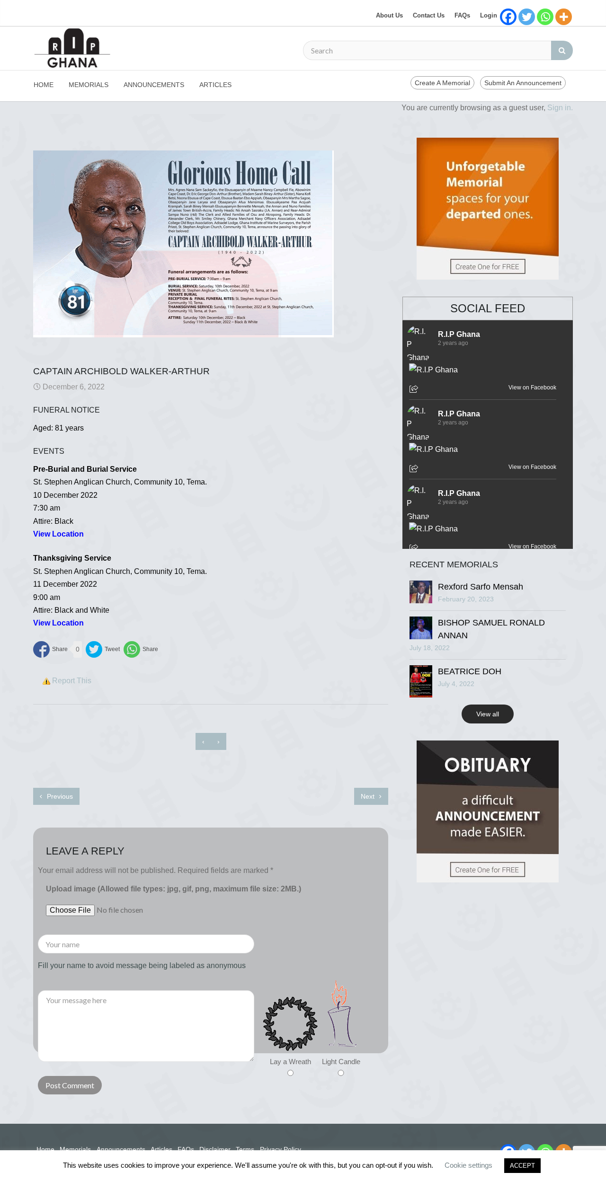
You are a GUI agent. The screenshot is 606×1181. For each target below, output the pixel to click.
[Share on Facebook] (50, 649)
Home (43, 84)
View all (487, 714)
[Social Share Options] (415, 390)
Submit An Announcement (522, 83)
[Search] (562, 50)
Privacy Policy (280, 1149)
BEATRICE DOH (469, 671)
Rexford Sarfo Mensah (480, 586)
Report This (71, 681)
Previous (59, 796)
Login (488, 15)
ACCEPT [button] (522, 1165)
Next (368, 796)
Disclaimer (215, 1149)
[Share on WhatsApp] (141, 649)
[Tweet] (103, 649)
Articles (215, 84)
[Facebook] (508, 17)
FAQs (462, 15)
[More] (563, 17)
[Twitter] (526, 17)
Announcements (154, 84)
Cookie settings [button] (468, 1165)
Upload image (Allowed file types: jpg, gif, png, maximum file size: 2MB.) (173, 889)
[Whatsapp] (545, 17)
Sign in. (560, 108)
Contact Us (429, 15)
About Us (389, 15)
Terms (245, 1149)
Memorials (88, 84)
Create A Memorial (442, 83)
